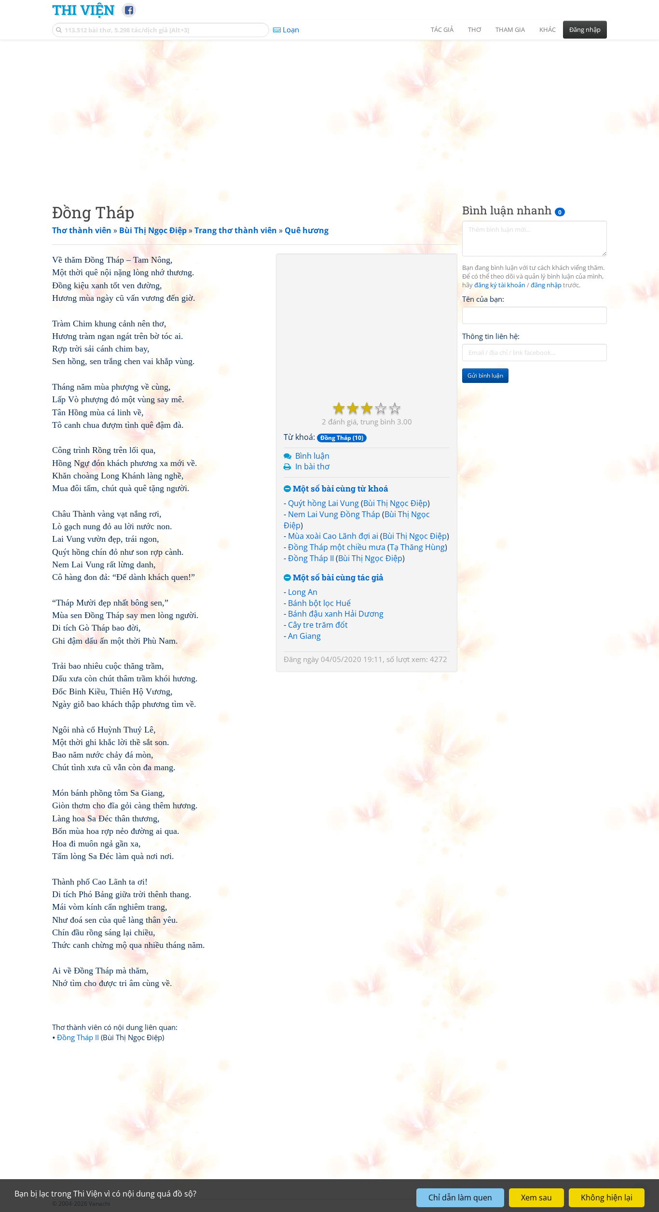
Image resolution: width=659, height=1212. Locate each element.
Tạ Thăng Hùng (417, 547)
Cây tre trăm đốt (318, 625)
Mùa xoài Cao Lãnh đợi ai (333, 536)
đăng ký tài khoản (499, 285)
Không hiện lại (606, 1197)
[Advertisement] (329, 113)
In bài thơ (312, 466)
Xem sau (536, 1197)
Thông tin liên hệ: (491, 336)
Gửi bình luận (485, 375)
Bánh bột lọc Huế (319, 603)
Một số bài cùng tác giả (337, 577)
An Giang (304, 636)
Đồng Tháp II (311, 558)
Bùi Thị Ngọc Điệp (395, 503)
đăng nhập (546, 285)
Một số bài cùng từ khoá (339, 488)
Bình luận (312, 456)
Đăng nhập (585, 29)
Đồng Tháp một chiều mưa (336, 547)
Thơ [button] (474, 29)
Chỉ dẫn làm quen (460, 1197)
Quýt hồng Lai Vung (323, 503)
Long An (302, 592)
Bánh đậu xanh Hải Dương (336, 613)
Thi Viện (83, 9)
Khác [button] (547, 29)
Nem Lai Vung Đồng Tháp (334, 514)
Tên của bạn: (483, 299)
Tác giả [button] (442, 29)
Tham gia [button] (510, 29)
